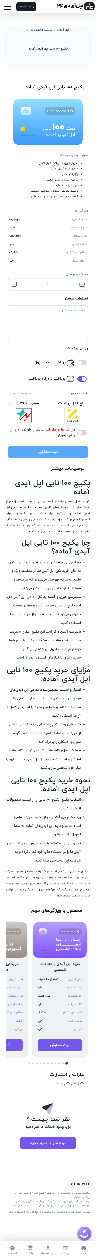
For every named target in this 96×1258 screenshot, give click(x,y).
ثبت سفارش (48, 451)
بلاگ (30, 1253)
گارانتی (78, 1029)
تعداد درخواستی (76, 274)
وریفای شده (80, 261)
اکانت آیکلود (79, 244)
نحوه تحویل (79, 219)
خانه (83, 1253)
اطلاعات (12, 1253)
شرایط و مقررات (57, 429)
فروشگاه (66, 1253)
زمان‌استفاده (79, 236)
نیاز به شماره (79, 227)
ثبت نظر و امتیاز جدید (48, 1143)
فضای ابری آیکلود (76, 252)
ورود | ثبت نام (26, 7)
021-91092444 (80, 1184)
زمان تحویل (75, 979)
